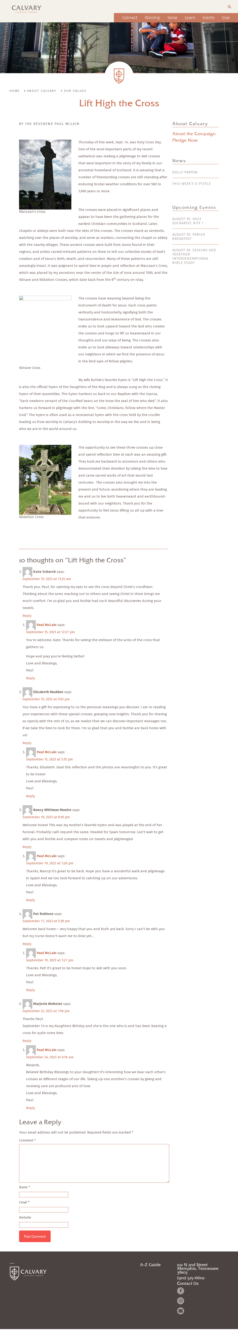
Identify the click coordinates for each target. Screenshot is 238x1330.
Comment (27, 1140)
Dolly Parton (185, 172)
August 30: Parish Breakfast (188, 236)
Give (226, 17)
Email (24, 1202)
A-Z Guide (150, 1265)
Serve (172, 17)
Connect (129, 17)
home (15, 91)
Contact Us (187, 1283)
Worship (152, 17)
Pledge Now (185, 140)
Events (209, 17)
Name (24, 1187)
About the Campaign (193, 134)
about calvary (42, 91)
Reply (27, 616)
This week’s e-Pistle (191, 184)
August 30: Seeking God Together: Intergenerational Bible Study (194, 256)
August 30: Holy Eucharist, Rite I (187, 221)
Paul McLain (46, 625)
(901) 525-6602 (191, 1278)
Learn (190, 17)
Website (25, 1218)
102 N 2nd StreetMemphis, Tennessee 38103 (197, 1268)
